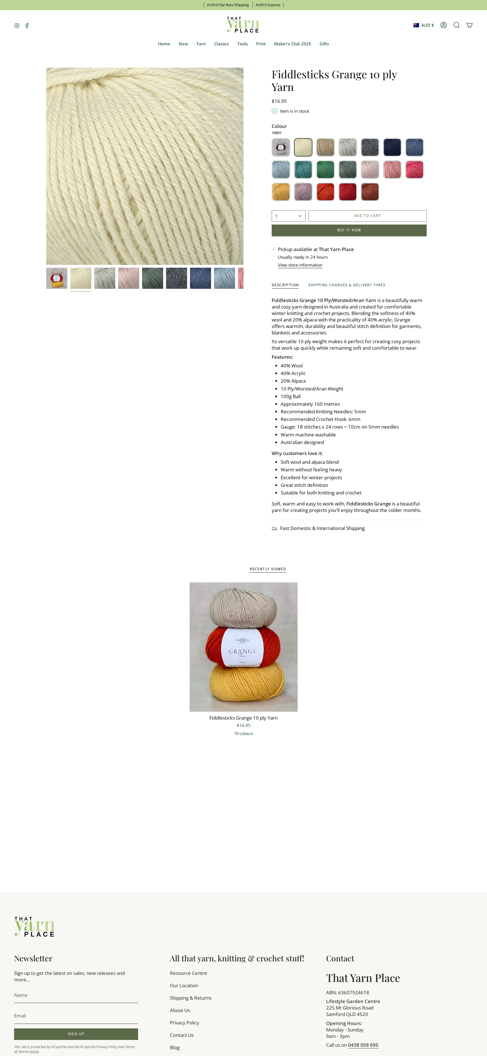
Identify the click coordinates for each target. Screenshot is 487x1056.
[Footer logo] (35, 927)
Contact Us (182, 1035)
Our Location (184, 985)
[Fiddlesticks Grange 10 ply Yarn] (244, 647)
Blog (175, 1047)
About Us (180, 1010)
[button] (201, 44)
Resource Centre (188, 973)
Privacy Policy (107, 1046)
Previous (46, 166)
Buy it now (349, 230)
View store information (300, 265)
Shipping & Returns (191, 998)
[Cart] (469, 25)
